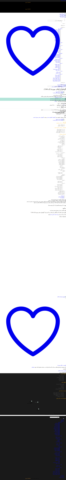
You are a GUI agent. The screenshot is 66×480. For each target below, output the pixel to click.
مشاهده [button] (33, 367)
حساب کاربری (61, 380)
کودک (63, 180)
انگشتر (63, 143)
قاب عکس (60, 169)
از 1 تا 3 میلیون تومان (60, 129)
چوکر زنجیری (59, 155)
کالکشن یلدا (62, 167)
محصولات (62, 421)
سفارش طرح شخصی (60, 377)
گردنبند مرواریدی (59, 153)
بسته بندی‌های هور (61, 193)
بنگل (59, 147)
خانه (65, 86)
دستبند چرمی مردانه (58, 190)
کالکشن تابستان (57, 424)
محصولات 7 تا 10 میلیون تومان (59, 394)
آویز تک (63, 168)
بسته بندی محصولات (60, 396)
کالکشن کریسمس (61, 141)
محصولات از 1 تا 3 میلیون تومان (58, 392)
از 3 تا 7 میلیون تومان (60, 130)
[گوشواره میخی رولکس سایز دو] (58, 120)
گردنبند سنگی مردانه (58, 188)
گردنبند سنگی (59, 156)
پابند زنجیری (60, 172)
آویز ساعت (62, 170)
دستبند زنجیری (59, 149)
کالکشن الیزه (61, 137)
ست (63, 158)
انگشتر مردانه (59, 185)
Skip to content (63, 0)
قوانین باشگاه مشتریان (60, 384)
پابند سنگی (60, 173)
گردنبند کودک (59, 182)
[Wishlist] (65, 17)
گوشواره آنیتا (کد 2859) (62, 370)
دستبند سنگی (59, 150)
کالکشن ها (60, 422)
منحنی (39, 117)
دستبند (63, 144)
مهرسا (37, 117)
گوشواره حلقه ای (59, 177)
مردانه (61, 166)
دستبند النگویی (59, 146)
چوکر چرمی (60, 154)
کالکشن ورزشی (61, 162)
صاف (55, 101)
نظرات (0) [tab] (62, 197)
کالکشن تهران (61, 191)
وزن (65, 101)
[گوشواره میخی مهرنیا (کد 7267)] (60, 119)
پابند (63, 171)
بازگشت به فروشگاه (58, 97)
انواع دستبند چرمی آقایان (59, 395)
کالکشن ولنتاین (61, 164)
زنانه (61, 165)
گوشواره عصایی (59, 178)
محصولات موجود (61, 124)
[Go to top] (65, 415)
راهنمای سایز (61, 376)
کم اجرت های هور (61, 138)
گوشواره (58, 86)
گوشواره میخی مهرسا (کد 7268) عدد (58, 109)
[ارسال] (61, 87)
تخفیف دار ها (62, 142)
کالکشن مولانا (61, 163)
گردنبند (63, 152)
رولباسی (62, 157)
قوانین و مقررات (61, 379)
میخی (34, 117)
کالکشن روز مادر (61, 160)
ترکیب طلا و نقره (61, 192)
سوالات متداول (61, 378)
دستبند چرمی (59, 148)
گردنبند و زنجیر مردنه (58, 186)
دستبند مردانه (59, 187)
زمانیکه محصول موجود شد (60, 113)
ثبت (65, 115)
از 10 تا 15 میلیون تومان (60, 132)
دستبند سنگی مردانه (58, 189)
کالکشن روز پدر (61, 161)
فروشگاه (62, 86)
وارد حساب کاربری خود (54, 214)
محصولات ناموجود (61, 125)
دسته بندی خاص (59, 438)
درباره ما (62, 475)
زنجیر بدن (62, 139)
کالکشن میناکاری (61, 159)
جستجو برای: (62, 417)
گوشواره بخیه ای (59, 176)
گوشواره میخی (54, 86)
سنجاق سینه (62, 140)
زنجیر (63, 174)
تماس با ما (62, 385)
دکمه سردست (59, 184)
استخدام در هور (61, 375)
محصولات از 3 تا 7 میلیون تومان (58, 393)
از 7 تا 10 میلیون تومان (60, 131)
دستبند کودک (60, 181)
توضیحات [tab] (62, 195)
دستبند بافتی (60, 145)
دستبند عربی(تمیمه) (58, 151)
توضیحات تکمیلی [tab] (61, 196)
